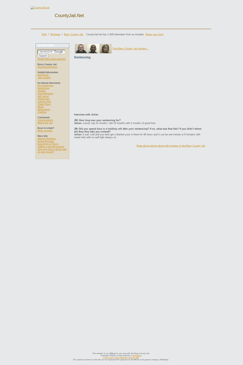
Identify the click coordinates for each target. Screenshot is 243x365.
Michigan (55, 34)
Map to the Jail (45, 122)
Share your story (154, 34)
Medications (44, 109)
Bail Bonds (43, 75)
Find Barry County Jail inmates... (131, 48)
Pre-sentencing (45, 85)
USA (44, 34)
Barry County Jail (73, 34)
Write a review (45, 130)
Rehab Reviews (46, 141)
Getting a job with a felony (51, 146)
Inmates (42, 91)
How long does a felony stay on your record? (52, 150)
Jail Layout (43, 96)
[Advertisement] (139, 86)
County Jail (108, 357)
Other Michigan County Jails (126, 357)
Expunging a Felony (48, 144)
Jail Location (44, 77)
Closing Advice (45, 120)
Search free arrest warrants (51, 59)
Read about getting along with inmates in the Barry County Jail (170, 145)
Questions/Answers (48, 67)
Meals (41, 107)
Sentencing (43, 88)
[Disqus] (139, 197)
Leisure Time (44, 101)
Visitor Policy (44, 104)
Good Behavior (45, 93)
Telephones (44, 99)
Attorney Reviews (47, 138)
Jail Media (137, 355)
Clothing (42, 112)
